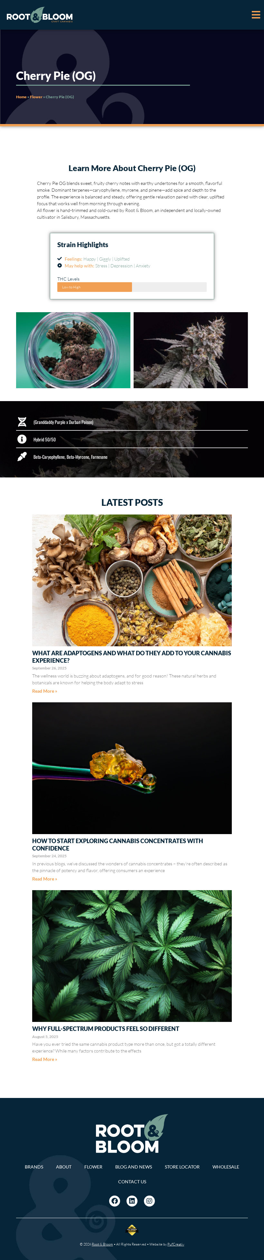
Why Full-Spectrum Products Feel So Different (105, 1028)
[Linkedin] (132, 1201)
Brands (34, 1166)
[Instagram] (149, 1201)
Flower (36, 96)
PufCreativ (175, 1244)
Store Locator (182, 1166)
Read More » (44, 691)
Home (21, 96)
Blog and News (133, 1166)
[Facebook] (114, 1201)
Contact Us (132, 1181)
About (63, 1166)
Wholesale (225, 1166)
